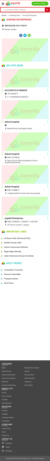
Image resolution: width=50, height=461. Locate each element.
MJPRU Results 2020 (12, 243)
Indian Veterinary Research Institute (19, 256)
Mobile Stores (6, 371)
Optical (27, 371)
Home (4, 15)
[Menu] (3, 3)
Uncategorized (14, 15)
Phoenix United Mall (12, 274)
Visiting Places (7, 403)
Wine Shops (29, 385)
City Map (5, 399)
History (4, 393)
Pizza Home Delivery (8, 378)
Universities (6, 421)
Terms (4, 432)
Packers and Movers (8, 375)
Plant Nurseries (30, 378)
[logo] (13, 4)
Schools (4, 410)
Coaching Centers (8, 417)
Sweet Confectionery (9, 385)
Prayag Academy (11, 279)
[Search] (47, 10)
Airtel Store (9, 283)
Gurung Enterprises (30, 15)
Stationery (28, 382)
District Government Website (16, 247)
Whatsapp (8, 451)
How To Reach (6, 396)
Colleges (5, 414)
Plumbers (5, 382)
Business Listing (39, 3)
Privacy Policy (6, 428)
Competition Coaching (13, 270)
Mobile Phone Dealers (32, 368)
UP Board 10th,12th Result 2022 (17, 238)
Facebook (8, 443)
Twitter (7, 447)
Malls (3, 368)
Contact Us (5, 435)
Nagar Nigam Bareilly (12, 251)
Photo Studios (29, 375)
